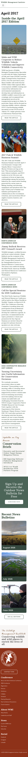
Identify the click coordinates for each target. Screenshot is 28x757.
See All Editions (14, 616)
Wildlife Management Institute (13, 2)
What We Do (4, 712)
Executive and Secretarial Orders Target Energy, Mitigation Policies (14, 453)
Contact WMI (9, 672)
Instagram (3, 739)
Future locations (5, 704)
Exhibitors (3, 691)
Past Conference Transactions (8, 702)
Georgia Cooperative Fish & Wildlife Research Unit (14, 404)
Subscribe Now (14, 502)
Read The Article (11, 118)
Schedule (3, 696)
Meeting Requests (6, 699)
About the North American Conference (11, 680)
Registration (4, 686)
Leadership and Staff (6, 715)
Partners (3, 688)
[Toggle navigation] (3, 5)
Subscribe (3, 729)
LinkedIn (3, 742)
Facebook (3, 737)
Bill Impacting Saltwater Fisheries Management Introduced (14, 461)
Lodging (3, 694)
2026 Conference (5, 683)
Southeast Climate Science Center (14, 411)
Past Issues (4, 726)
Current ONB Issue (6, 723)
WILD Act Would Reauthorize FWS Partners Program (11, 468)
